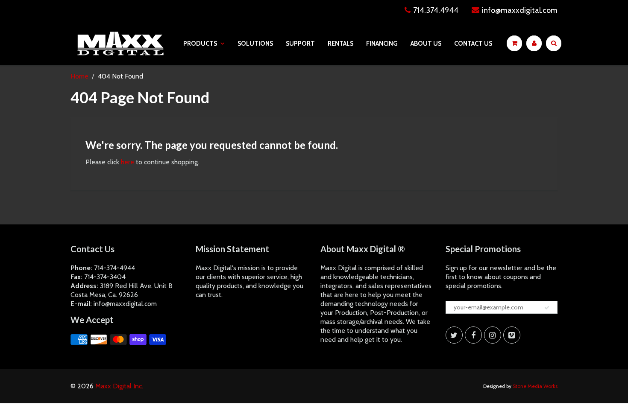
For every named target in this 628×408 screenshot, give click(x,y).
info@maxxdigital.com (520, 10)
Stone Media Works (535, 386)
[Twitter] (454, 335)
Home (79, 76)
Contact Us (473, 43)
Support (300, 43)
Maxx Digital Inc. (119, 386)
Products (200, 43)
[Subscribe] (547, 308)
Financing (382, 43)
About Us (426, 43)
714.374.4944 (435, 10)
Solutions (255, 43)
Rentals (340, 43)
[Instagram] (492, 335)
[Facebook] (473, 335)
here (127, 162)
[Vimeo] (511, 335)
